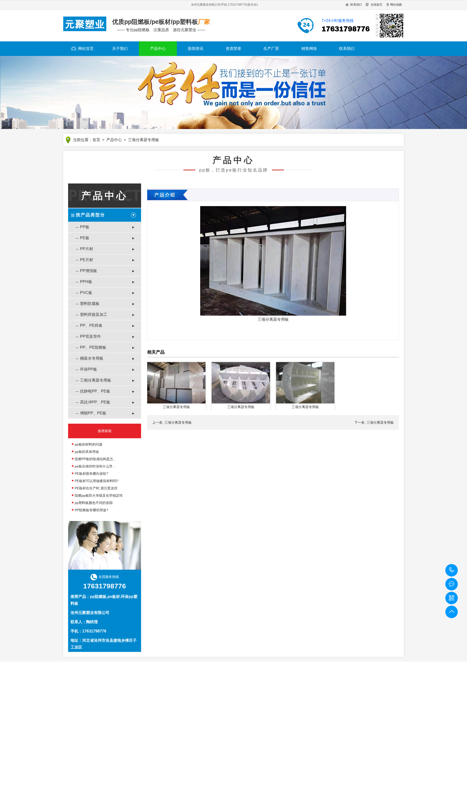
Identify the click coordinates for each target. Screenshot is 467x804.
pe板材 (114, 596)
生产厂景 (271, 48)
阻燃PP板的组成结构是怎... (95, 459)
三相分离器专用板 (95, 380)
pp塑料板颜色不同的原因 (94, 503)
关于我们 (120, 48)
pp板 (198, 796)
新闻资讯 (195, 48)
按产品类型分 (90, 214)
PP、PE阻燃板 (93, 347)
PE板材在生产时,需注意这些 (96, 488)
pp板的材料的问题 (88, 444)
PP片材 (86, 249)
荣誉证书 (70, 741)
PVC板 (86, 293)
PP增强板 (88, 271)
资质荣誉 (233, 48)
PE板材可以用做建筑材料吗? (96, 481)
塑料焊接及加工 (93, 314)
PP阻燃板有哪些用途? (91, 510)
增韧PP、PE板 (93, 413)
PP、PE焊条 (91, 325)
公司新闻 (148, 733)
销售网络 (309, 48)
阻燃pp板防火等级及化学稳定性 (99, 495)
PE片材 (86, 260)
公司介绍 (70, 733)
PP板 (84, 227)
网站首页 (86, 48)
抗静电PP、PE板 (95, 391)
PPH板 (86, 282)
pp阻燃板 (98, 596)
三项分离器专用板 (273, 319)
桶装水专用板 (91, 358)
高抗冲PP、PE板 (95, 402)
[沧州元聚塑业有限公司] (84, 24)
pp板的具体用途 (87, 452)
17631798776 (451, 570)
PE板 (84, 238)
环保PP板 (88, 369)
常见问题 (148, 748)
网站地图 (396, 4)
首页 (96, 140)
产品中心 (158, 48)
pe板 (208, 796)
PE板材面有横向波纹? (91, 473)
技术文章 (148, 755)
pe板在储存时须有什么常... (95, 466)
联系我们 (356, 4)
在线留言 (376, 4)
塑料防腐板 (89, 304)
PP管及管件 (90, 336)
